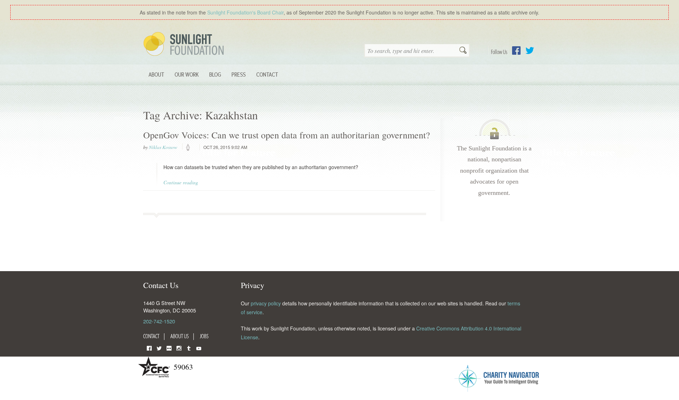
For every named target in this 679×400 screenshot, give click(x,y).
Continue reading (180, 182)
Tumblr (188, 348)
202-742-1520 (159, 321)
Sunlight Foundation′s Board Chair (245, 12)
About (156, 74)
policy (190, 147)
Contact (267, 74)
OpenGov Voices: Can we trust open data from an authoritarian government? (286, 135)
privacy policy (266, 303)
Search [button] (462, 51)
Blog (215, 74)
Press (239, 74)
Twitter (530, 50)
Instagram (178, 348)
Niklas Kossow (163, 147)
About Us (179, 336)
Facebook (516, 50)
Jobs (204, 336)
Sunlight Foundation (185, 44)
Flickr (169, 348)
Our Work (187, 74)
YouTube (198, 348)
